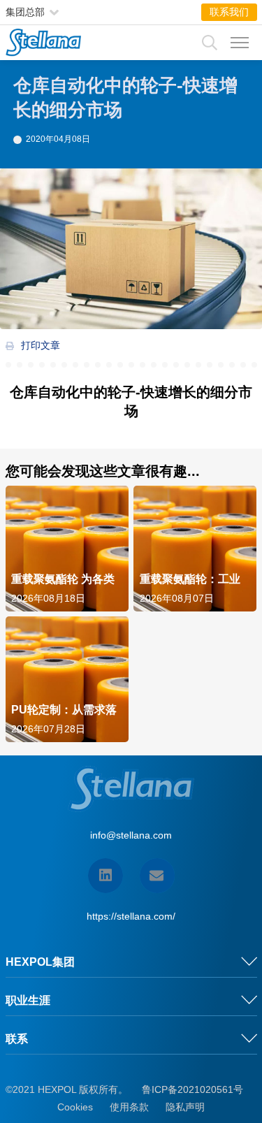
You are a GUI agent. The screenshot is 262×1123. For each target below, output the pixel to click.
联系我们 (229, 11)
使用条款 (129, 1107)
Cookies (75, 1107)
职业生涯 (28, 1000)
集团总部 (25, 11)
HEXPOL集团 (40, 962)
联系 (17, 1039)
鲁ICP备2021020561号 (192, 1089)
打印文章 (40, 345)
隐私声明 (185, 1107)
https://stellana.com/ (131, 916)
